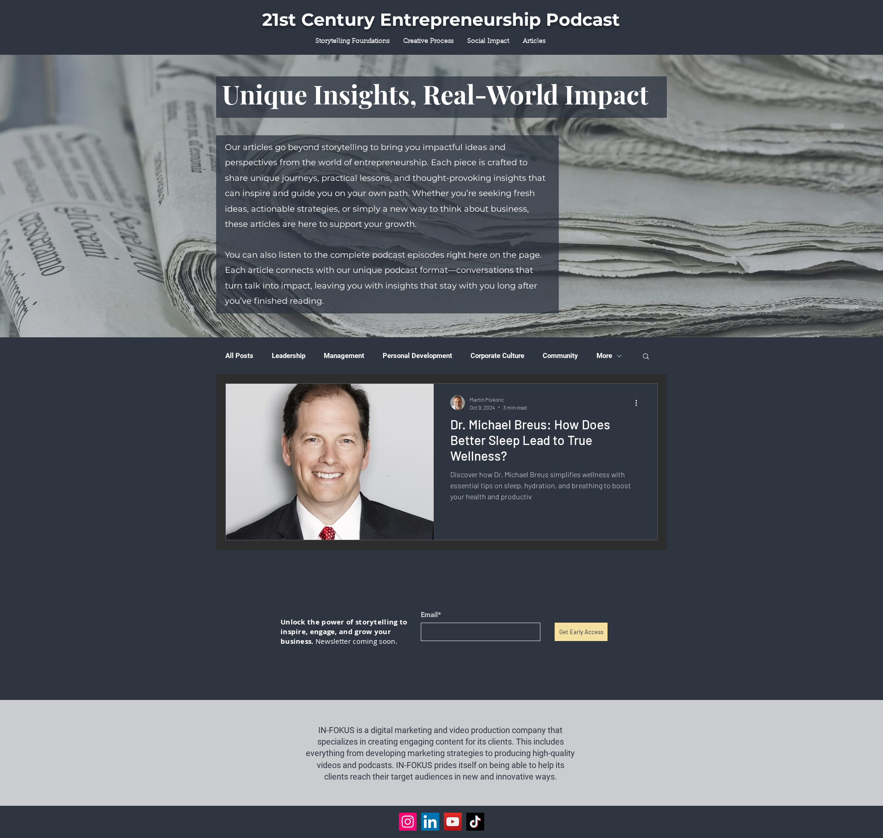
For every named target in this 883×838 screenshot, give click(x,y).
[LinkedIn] (430, 822)
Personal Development (417, 356)
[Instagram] (408, 822)
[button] (646, 357)
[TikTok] (475, 822)
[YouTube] (453, 822)
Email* (431, 615)
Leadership (288, 356)
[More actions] (639, 402)
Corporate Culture (497, 356)
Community (560, 356)
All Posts (239, 356)
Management (344, 356)
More (604, 356)
